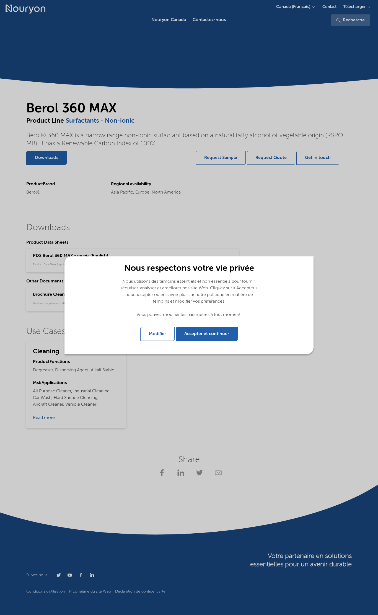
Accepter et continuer (206, 334)
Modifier (157, 334)
